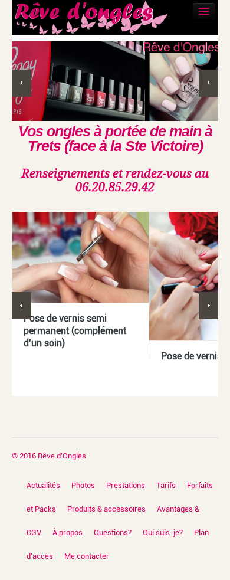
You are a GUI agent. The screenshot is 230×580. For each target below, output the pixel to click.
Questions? (113, 532)
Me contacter (86, 556)
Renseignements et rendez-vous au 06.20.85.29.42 (115, 180)
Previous (21, 83)
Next (208, 83)
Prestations (125, 485)
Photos (83, 485)
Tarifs (166, 485)
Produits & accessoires (106, 508)
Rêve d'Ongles (62, 455)
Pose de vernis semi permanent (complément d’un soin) (75, 331)
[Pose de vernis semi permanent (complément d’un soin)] (80, 257)
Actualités (43, 485)
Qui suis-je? (163, 532)
